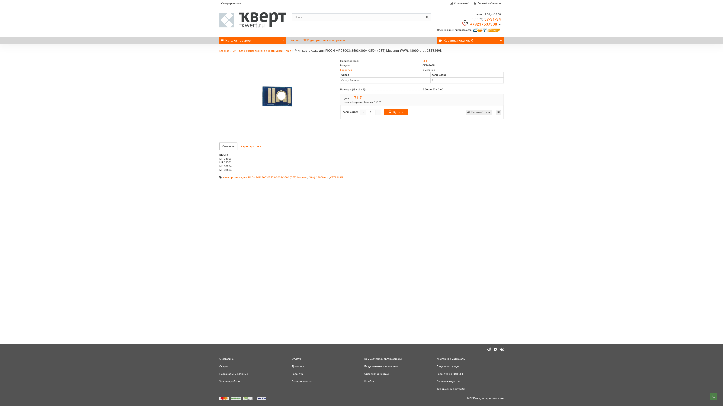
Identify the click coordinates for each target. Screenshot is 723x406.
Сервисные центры (448, 381)
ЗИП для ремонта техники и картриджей (258, 50)
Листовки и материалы (451, 358)
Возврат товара (302, 381)
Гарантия (346, 69)
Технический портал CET (452, 388)
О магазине (226, 358)
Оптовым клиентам (376, 373)
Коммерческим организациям (383, 358)
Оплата (296, 358)
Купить (398, 112)
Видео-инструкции (448, 366)
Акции (295, 40)
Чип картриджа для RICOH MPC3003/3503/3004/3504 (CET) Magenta (265, 177)
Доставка (298, 366)
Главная (224, 50)
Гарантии (298, 373)
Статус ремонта (231, 3)
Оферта (224, 366)
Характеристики (251, 146)
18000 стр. (322, 177)
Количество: (350, 111)
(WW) (312, 177)
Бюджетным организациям (381, 366)
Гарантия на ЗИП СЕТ (450, 373)
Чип (288, 50)
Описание (228, 146)
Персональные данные (233, 373)
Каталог (238, 40)
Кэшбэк (369, 381)
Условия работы (229, 381)
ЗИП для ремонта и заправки (324, 40)
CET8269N (336, 177)
